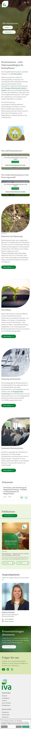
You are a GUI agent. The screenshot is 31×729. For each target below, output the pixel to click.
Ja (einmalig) (15, 162)
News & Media (6, 703)
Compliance (5, 712)
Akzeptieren (26, 726)
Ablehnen (18, 726)
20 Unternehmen (16, 74)
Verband (4, 696)
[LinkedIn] (8, 669)
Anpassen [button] (4, 726)
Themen (4, 700)
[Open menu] (28, 2)
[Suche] (25, 2)
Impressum (5, 717)
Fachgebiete (5, 698)
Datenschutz (5, 715)
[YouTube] (3, 669)
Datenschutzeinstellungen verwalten (15, 165)
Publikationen (6, 705)
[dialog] (15, 724)
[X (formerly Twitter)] (12, 669)
